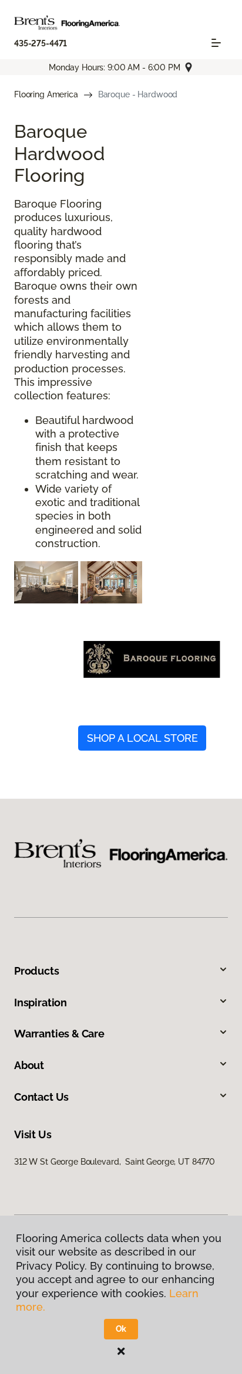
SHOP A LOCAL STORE (142, 738)
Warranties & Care (59, 1033)
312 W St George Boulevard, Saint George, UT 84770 (114, 1161)
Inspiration (40, 1002)
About (29, 1065)
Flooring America (46, 94)
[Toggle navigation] (216, 43)
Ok (121, 1329)
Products (36, 971)
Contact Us (41, 1097)
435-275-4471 (40, 43)
